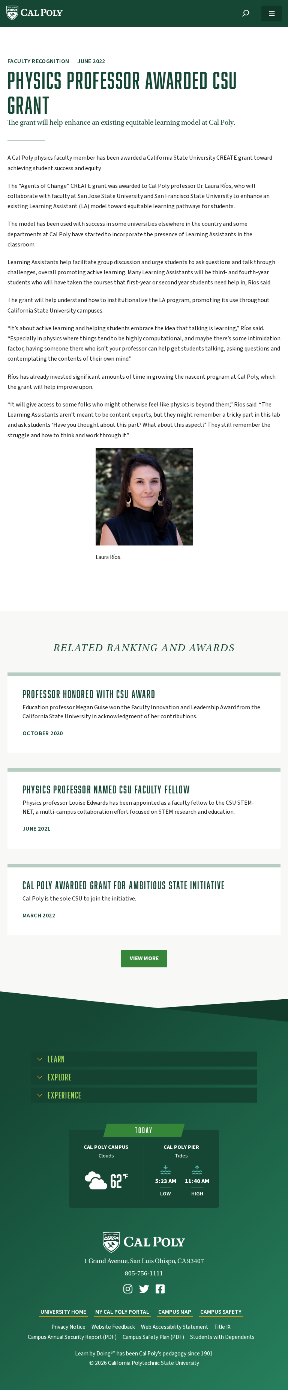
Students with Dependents (222, 1337)
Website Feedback (113, 1327)
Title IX (222, 1327)
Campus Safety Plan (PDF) (153, 1337)
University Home (63, 1312)
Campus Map (174, 1312)
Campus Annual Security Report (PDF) (72, 1337)
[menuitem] (128, 1289)
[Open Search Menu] (245, 13)
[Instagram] (128, 1289)
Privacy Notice (68, 1327)
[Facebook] (160, 1289)
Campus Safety (221, 1312)
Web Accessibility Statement (174, 1327)
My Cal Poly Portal (122, 1312)
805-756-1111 (144, 1273)
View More (144, 958)
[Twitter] (144, 1289)
